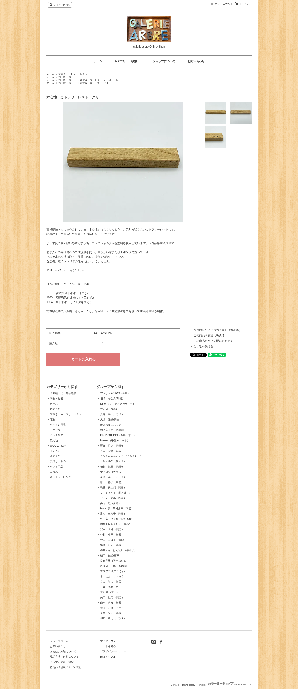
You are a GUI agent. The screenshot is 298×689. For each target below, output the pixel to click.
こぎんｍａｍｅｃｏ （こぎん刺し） (121, 456)
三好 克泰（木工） (112, 586)
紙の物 (54, 440)
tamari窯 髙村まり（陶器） (117, 508)
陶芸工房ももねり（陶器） (116, 524)
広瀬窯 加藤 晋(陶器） (115, 566)
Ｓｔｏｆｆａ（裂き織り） (116, 492)
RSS (103, 656)
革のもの (55, 456)
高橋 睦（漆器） (110, 503)
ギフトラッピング (60, 477)
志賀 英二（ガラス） (113, 477)
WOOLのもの (58, 445)
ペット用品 (56, 466)
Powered (202, 685)
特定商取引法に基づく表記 (65, 667)
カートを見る (108, 646)
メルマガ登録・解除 (62, 661)
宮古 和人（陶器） (112, 581)
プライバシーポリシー (113, 651)
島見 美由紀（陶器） (113, 487)
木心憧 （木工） (67, 77)
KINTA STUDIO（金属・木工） (118, 435)
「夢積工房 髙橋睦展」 (64, 393)
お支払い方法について (63, 651)
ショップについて (164, 61)
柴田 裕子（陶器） (112, 482)
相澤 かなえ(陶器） (112, 398)
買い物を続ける (203, 346)
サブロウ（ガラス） (112, 471)
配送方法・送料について (64, 656)
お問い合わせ (196, 61)
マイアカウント (224, 4)
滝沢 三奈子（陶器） (113, 513)
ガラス (54, 403)
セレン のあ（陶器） (113, 498)
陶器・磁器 (56, 398)
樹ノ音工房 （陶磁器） (113, 429)
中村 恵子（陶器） (112, 534)
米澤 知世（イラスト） (114, 607)
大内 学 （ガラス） (112, 414)
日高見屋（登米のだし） (114, 560)
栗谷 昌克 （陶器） (112, 445)
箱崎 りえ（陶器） (112, 545)
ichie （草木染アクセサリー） (117, 403)
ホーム (98, 61)
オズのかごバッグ (110, 424)
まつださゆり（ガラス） (114, 576)
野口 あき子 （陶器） (113, 539)
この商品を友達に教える (209, 335)
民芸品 (54, 471)
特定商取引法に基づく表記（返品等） (218, 330)
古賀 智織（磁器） (112, 450)
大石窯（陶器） (109, 409)
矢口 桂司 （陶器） (112, 597)
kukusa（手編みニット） (115, 440)
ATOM (111, 656)
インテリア (56, 435)
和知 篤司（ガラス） (113, 618)
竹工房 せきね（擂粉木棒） (117, 518)
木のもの (55, 409)
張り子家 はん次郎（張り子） (118, 550)
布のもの (55, 450)
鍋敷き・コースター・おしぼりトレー (100, 80)
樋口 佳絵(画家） (111, 555)
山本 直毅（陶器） (112, 602)
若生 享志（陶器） (112, 613)
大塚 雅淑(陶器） (111, 419)
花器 (52, 419)
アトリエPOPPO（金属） (115, 393)
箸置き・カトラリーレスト (72, 74)
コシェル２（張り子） (113, 461)
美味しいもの (58, 461)
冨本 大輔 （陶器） (112, 529)
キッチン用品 (58, 424)
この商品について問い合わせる (213, 341)
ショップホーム (59, 641)
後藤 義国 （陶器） (112, 466)
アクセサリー (58, 429)
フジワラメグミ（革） (113, 571)
